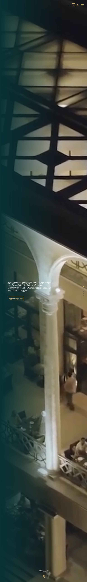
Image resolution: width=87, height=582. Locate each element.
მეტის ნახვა (14, 298)
